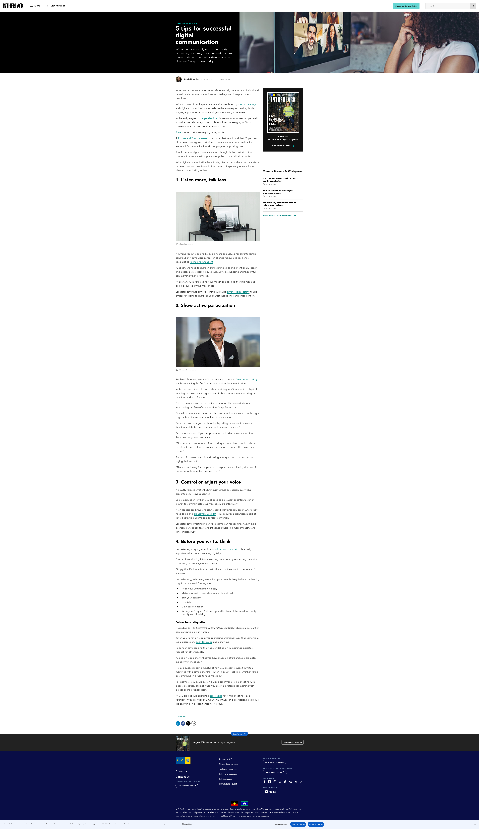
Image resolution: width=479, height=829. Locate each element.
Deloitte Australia (245, 379)
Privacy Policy (187, 824)
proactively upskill (204, 513)
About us (181, 771)
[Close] (475, 824)
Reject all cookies (298, 824)
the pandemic (207, 118)
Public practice (225, 779)
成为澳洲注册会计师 (228, 784)
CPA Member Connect (187, 786)
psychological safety (238, 291)
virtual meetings (247, 104)
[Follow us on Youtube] (270, 791)
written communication (227, 549)
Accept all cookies (316, 824)
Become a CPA (225, 759)
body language (204, 641)
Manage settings (281, 824)
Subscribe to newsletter (406, 6)
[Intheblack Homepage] (13, 5)
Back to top (237, 734)
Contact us (183, 776)
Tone (178, 132)
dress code (216, 695)
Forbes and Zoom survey (192, 138)
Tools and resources (228, 769)
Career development (228, 764)
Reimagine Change (200, 261)
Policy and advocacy (228, 774)
